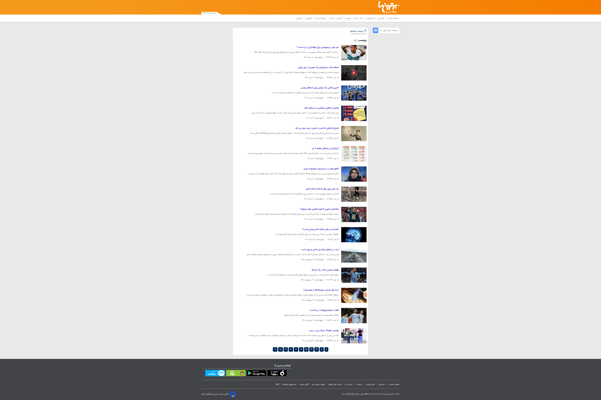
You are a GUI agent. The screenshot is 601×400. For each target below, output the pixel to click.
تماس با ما (349, 384)
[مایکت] (215, 373)
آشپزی (340, 18)
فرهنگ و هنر (320, 18)
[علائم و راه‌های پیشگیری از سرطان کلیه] (354, 113)
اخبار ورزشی (371, 18)
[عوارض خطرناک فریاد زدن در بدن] (354, 335)
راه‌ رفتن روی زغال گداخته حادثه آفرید (322, 189)
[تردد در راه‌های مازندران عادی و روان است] (354, 254)
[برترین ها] (387, 7)
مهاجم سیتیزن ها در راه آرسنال (325, 270)
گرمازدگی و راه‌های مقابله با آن (325, 148)
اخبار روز (381, 18)
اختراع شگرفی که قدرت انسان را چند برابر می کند (317, 128)
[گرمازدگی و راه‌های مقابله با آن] (354, 153)
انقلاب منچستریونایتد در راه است (324, 310)
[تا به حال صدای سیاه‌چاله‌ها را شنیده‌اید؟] (354, 295)
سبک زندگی (359, 18)
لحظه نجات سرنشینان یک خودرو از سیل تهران (318, 67)
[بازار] (236, 373)
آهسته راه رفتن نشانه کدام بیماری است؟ (320, 229)
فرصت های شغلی (335, 384)
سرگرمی (299, 18)
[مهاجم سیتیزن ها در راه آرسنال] (354, 275)
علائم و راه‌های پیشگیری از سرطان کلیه (321, 108)
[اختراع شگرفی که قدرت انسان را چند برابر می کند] (354, 133)
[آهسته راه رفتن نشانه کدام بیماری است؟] (354, 234)
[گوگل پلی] (256, 373)
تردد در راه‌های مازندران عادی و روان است (320, 249)
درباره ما (359, 384)
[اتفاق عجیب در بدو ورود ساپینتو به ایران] (354, 174)
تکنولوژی (309, 18)
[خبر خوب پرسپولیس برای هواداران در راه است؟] (354, 52)
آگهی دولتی (304, 384)
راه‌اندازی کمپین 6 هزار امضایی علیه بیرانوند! (319, 209)
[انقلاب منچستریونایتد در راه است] (354, 315)
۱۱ (275, 349)
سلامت (332, 18)
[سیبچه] (277, 373)
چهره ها (348, 18)
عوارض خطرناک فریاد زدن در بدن (324, 330)
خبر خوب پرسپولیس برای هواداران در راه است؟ (318, 47)
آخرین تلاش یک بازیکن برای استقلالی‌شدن (320, 88)
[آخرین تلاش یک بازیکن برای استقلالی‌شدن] (354, 93)
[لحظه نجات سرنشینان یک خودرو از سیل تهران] (354, 72)
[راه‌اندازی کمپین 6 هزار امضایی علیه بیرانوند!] (354, 214)
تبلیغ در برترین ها (318, 384)
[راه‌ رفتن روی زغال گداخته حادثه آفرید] (354, 194)
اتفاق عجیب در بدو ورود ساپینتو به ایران (321, 169)
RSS (277, 384)
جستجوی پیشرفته (289, 384)
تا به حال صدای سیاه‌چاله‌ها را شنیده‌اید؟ (321, 290)
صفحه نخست (392, 18)
